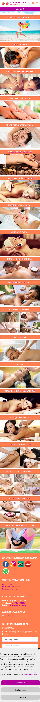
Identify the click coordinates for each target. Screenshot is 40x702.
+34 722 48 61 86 (18, 603)
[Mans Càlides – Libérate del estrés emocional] (14, 3)
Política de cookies (30, 674)
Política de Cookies (10, 589)
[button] (39, 649)
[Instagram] (13, 563)
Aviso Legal (7, 584)
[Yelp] (28, 563)
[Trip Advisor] (20, 563)
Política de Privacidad (11, 586)
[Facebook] (5, 563)
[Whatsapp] (5, 571)
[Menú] (37, 3)
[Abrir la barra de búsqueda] (33, 3)
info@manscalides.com (18, 605)
